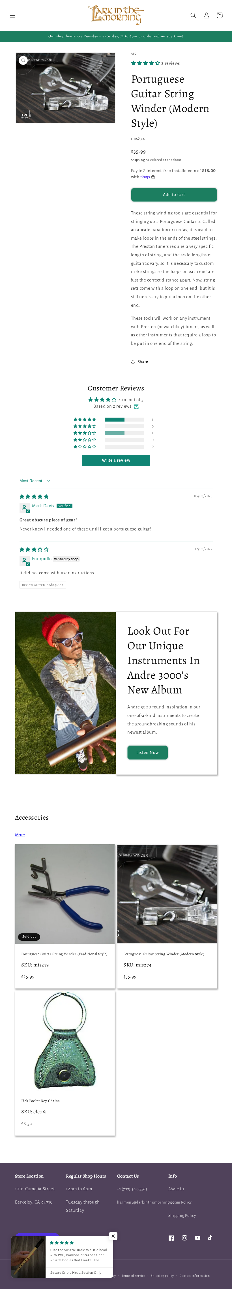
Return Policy (180, 1202)
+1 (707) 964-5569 (132, 1189)
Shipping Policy (182, 1215)
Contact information (195, 1275)
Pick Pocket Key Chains (40, 1101)
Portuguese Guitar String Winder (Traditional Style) (64, 954)
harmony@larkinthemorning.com (147, 1202)
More (20, 835)
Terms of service (133, 1275)
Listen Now (147, 752)
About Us (176, 1189)
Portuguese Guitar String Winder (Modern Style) (164, 954)
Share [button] (143, 362)
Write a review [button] (116, 460)
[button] (12, 15)
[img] (34, 497)
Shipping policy (162, 1275)
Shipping (138, 160)
